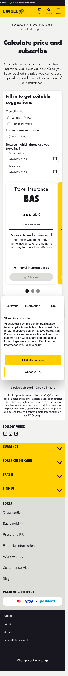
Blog (6, 579)
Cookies (8, 615)
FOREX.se (18, 24)
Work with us (13, 556)
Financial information (19, 545)
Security (8, 632)
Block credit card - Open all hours (32, 387)
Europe (16, 117)
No (24, 136)
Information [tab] (32, 305)
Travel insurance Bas (33, 267)
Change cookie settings (32, 660)
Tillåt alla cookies (33, 360)
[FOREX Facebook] (5, 434)
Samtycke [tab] (12, 305)
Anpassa (30, 371)
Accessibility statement (16, 640)
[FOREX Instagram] (10, 434)
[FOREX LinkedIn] (16, 434)
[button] (39, 11)
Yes (14, 136)
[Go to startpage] (13, 11)
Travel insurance (41, 24)
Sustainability (13, 523)
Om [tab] (53, 305)
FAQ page (35, 415)
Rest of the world (22, 123)
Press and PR (13, 534)
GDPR (7, 623)
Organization (13, 512)
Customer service (16, 568)
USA (29, 117)
